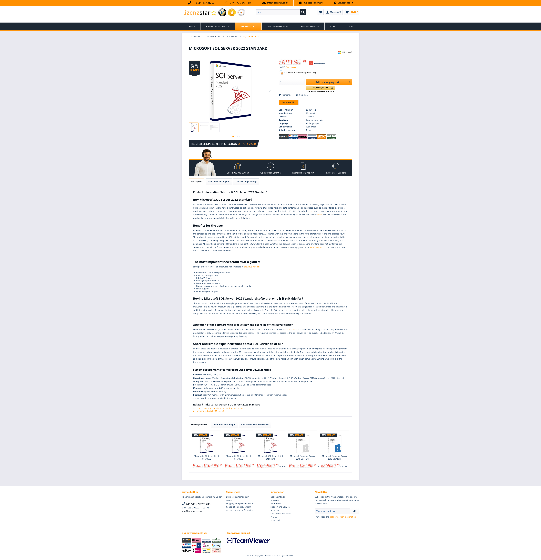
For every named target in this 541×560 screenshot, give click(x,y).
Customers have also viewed (255, 424)
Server (310, 211)
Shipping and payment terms (240, 503)
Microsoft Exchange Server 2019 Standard (334, 457)
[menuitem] (281, 12)
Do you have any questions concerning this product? (220, 408)
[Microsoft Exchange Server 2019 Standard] (334, 443)
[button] (320, 89)
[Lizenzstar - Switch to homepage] (200, 12)
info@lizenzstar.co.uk (277, 2)
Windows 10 (316, 247)
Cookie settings (277, 496)
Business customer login (237, 496)
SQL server (292, 329)
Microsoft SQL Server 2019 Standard (270, 457)
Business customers (313, 2)
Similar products (199, 424)
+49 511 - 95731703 (197, 504)
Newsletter (275, 500)
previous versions (252, 266)
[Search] (303, 12)
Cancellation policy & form (238, 506)
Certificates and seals (280, 513)
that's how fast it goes (219, 181)
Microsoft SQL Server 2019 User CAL (206, 457)
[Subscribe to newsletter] (354, 511)
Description (196, 181)
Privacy (273, 517)
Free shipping (291, 67)
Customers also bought (224, 424)
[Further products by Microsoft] (345, 56)
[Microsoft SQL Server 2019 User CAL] (206, 443)
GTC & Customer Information (239, 510)
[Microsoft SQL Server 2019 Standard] (270, 443)
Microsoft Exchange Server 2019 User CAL (302, 457)
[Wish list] (321, 12)
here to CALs (289, 102)
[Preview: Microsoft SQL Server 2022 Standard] (194, 127)
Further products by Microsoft (209, 411)
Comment (303, 95)
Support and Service (280, 506)
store (319, 214)
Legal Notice (276, 520)
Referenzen (275, 503)
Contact (229, 500)
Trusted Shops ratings (246, 181)
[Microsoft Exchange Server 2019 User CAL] (302, 443)
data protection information (343, 516)
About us (274, 510)
